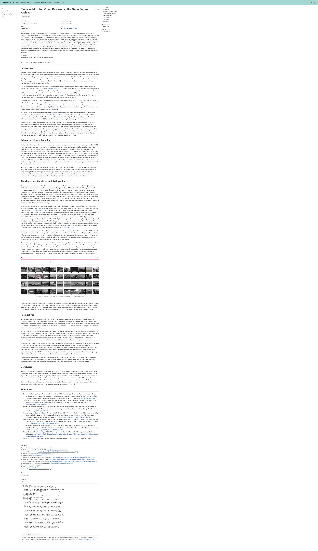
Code (97, 9)
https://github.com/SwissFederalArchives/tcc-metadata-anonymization (56, 452)
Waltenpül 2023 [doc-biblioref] (69, 227)
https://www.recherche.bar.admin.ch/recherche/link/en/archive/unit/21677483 (71, 459)
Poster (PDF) (106, 31)
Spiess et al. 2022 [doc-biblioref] (41, 210)
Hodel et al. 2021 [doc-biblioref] (53, 89)
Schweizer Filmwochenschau (110, 11)
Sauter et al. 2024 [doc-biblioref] (80, 176)
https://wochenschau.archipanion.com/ (61, 463)
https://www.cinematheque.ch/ (43, 454)
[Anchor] (35, 68)
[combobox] (314, 2)
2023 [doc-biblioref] (28, 345)
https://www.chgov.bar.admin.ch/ (56, 450)
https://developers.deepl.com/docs (39, 469)
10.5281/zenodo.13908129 (68, 29)
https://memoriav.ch (34, 455)
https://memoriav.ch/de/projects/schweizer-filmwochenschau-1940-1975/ (72, 457)
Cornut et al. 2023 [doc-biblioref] (51, 109)
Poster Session (25, 16)
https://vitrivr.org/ (31, 467)
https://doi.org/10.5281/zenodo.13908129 (82, 539)
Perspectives (106, 17)
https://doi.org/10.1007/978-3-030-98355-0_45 (47, 430)
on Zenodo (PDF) (47, 62)
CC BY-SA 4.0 (24, 475)
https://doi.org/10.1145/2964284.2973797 (76, 417)
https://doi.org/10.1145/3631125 (36, 411)
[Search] (313, 2)
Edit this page (106, 25)
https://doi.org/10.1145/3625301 (84, 398)
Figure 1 (78, 247)
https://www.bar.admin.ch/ (43, 448)
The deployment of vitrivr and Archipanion (109, 14)
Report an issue (106, 26)
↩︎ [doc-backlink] (52, 448)
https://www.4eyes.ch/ (33, 465)
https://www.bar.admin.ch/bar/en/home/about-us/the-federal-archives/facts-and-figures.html (70, 461)
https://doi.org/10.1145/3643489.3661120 (44, 423)
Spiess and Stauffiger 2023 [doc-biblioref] (61, 115)
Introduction (106, 9)
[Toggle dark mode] (311, 2)
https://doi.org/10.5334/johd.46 (36, 405)
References (106, 21)
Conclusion (106, 19)
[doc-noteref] (65, 95)
